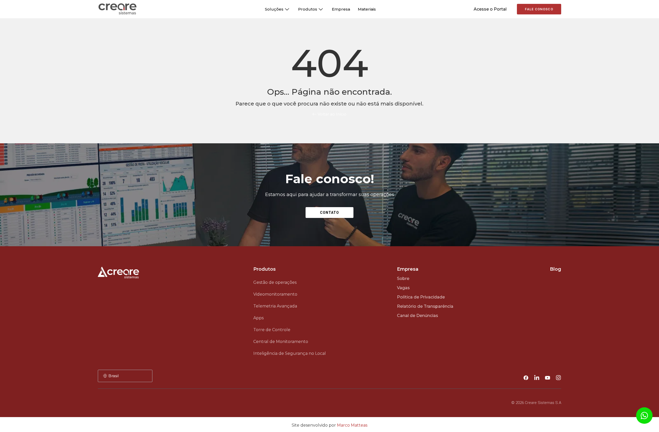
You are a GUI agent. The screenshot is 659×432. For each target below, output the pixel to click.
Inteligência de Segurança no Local (289, 353)
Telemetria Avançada (275, 306)
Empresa (341, 9)
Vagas (403, 287)
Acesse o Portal (490, 9)
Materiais (367, 9)
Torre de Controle (271, 329)
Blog (555, 269)
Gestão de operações (275, 282)
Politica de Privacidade (421, 297)
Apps (258, 317)
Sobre (403, 278)
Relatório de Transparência (425, 306)
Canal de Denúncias (417, 315)
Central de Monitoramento (280, 341)
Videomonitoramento (275, 294)
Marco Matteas (352, 425)
